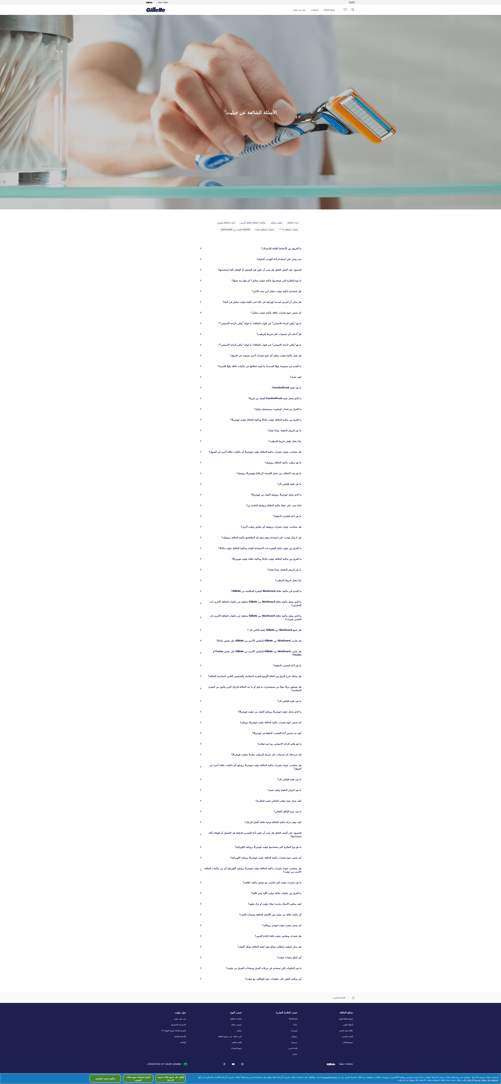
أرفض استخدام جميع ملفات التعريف (138, 1078)
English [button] (352, 2)
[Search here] (353, 10)
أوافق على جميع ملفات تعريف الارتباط (170, 1078)
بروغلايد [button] (294, 1036)
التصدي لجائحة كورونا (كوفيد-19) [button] (173, 1030)
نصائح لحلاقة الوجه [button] (346, 1018)
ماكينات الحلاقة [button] (236, 1018)
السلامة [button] (183, 1042)
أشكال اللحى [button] (348, 1024)
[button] (149, 2)
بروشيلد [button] (294, 1042)
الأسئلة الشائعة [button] (180, 1036)
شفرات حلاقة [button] (236, 1024)
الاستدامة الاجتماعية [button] (178, 1024)
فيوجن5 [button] (294, 1030)
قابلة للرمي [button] (292, 1048)
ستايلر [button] (239, 1030)
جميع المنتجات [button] (236, 1048)
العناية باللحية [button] (237, 1042)
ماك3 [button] (295, 1024)
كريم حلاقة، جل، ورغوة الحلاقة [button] (230, 1036)
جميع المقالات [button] (347, 1042)
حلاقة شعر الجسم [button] (346, 1030)
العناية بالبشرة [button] (347, 1036)
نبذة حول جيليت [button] (180, 1018)
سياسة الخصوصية (329, 1077)
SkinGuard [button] (293, 1018)
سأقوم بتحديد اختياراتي (105, 1078)
